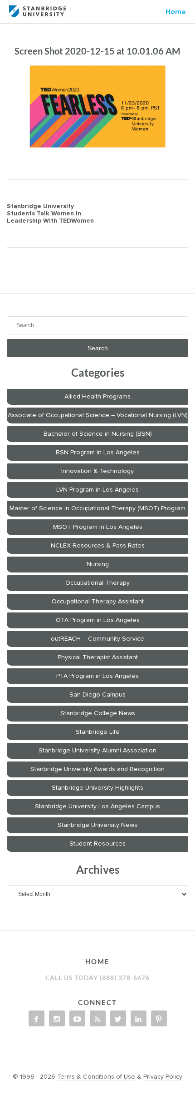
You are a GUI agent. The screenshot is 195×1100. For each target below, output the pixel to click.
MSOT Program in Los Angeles (97, 527)
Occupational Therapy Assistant (98, 601)
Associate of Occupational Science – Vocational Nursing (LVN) (98, 415)
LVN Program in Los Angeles (97, 490)
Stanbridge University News (97, 825)
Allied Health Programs (97, 396)
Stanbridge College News (97, 713)
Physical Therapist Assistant (98, 657)
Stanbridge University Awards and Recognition (97, 769)
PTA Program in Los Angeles (97, 676)
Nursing (98, 564)
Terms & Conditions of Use (96, 1077)
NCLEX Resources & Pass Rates (98, 546)
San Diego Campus (97, 695)
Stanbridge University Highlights (97, 788)
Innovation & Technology (97, 471)
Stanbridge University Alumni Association (97, 750)
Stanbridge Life (98, 732)
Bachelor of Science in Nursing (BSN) (98, 434)
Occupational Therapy (97, 583)
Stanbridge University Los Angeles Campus (97, 806)
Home (176, 11)
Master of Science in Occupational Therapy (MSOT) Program (97, 508)
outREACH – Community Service (97, 639)
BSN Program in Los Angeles (98, 452)
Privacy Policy (162, 1077)
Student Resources (97, 844)
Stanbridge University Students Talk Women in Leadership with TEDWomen (50, 213)
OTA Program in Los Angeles (98, 620)
